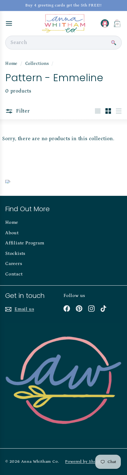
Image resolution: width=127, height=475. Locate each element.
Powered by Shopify (84, 461)
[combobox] (63, 42)
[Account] (104, 23)
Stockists (15, 253)
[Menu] (9, 23)
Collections (37, 63)
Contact (14, 274)
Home (12, 63)
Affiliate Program (24, 243)
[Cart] (117, 23)
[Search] (113, 42)
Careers (13, 263)
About (12, 233)
